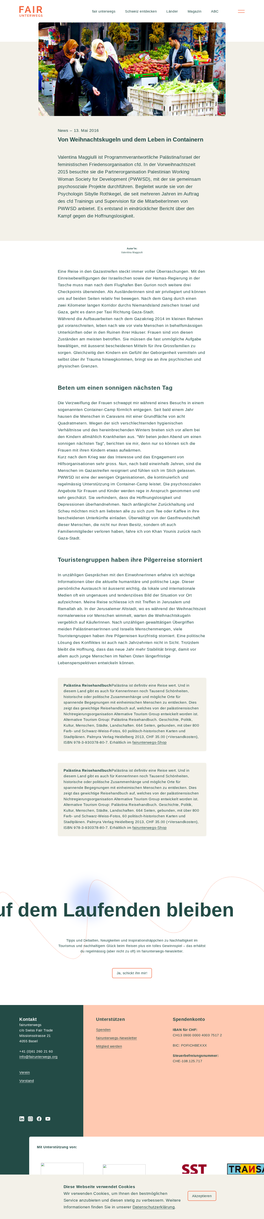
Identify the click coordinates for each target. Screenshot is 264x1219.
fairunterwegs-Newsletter (116, 1038)
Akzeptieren (202, 1196)
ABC (215, 11)
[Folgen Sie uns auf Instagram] (30, 1118)
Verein (24, 1072)
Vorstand (26, 1081)
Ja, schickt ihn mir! (132, 973)
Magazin (195, 11)
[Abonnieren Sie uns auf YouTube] (47, 1118)
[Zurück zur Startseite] (31, 11)
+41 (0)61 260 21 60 (36, 1051)
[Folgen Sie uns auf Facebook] (39, 1118)
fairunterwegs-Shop (149, 742)
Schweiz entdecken (141, 11)
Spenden (103, 1030)
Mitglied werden (109, 1046)
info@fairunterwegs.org (38, 1057)
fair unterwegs (104, 11)
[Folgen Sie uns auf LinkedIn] (21, 1118)
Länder (172, 11)
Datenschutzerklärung (154, 1207)
